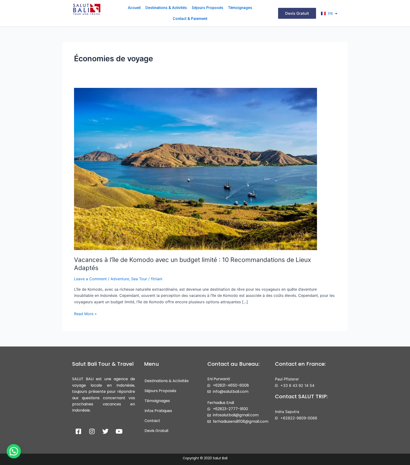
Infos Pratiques (158, 410)
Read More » (85, 313)
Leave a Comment (90, 278)
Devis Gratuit (156, 430)
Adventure (120, 278)
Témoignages (240, 7)
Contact (152, 420)
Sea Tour (139, 278)
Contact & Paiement (190, 18)
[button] (14, 451)
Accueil (134, 7)
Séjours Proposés (207, 7)
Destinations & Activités (166, 7)
